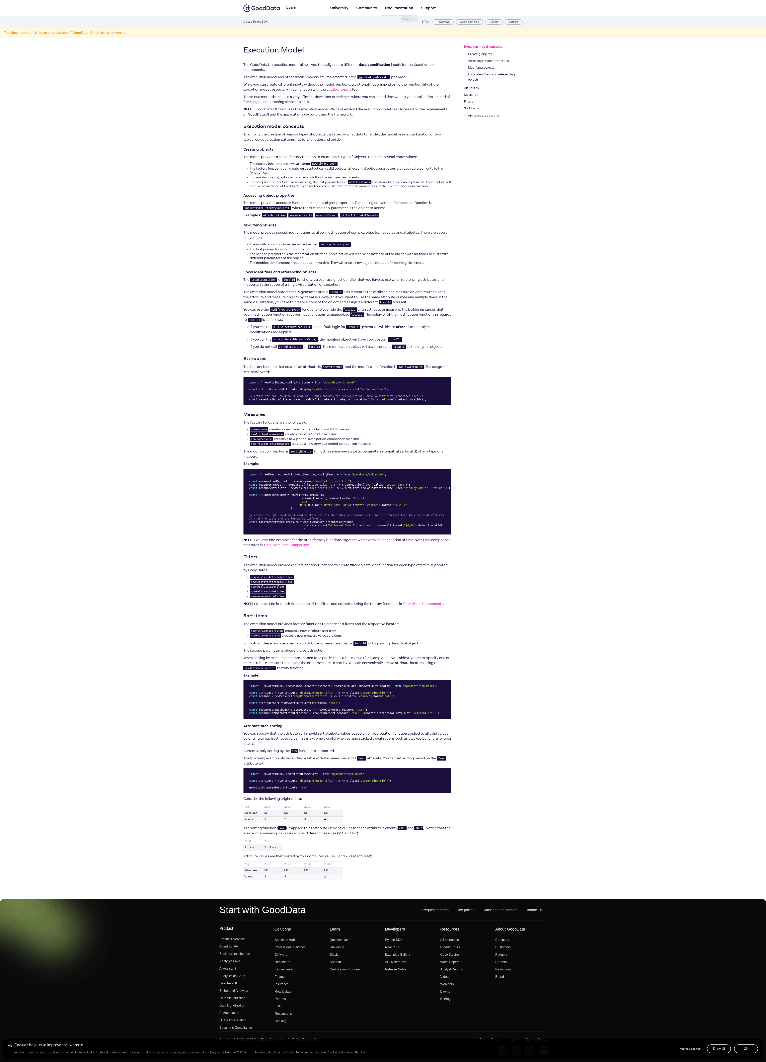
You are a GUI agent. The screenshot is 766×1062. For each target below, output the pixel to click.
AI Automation (229, 1013)
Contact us (534, 910)
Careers (501, 962)
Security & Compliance (235, 1027)
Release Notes (395, 969)
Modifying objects (481, 67)
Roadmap (443, 22)
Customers (503, 947)
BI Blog (445, 999)
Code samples (469, 22)
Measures (471, 95)
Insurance (282, 984)
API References (396, 962)
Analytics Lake (229, 961)
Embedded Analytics (234, 990)
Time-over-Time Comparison (286, 545)
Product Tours (450, 947)
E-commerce (284, 969)
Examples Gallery (397, 954)
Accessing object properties (488, 61)
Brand (499, 976)
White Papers (449, 962)
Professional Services (290, 947)
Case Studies (449, 954)
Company (502, 939)
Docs (246, 21)
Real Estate (283, 991)
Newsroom (503, 969)
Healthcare (282, 962)
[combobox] (409, 19)
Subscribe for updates (500, 910)
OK (746, 1048)
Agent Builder (229, 946)
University (339, 8)
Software (281, 954)
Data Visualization (232, 998)
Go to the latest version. (108, 33)
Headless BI (228, 983)
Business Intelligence (234, 953)
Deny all (719, 1048)
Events (445, 991)
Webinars (447, 984)
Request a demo (435, 910)
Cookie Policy (294, 1052)
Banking (280, 1021)
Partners (501, 954)
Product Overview (232, 939)
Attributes (471, 88)
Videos (445, 976)
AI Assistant (227, 968)
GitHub (513, 22)
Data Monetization (232, 1005)
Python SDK (394, 939)
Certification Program (345, 969)
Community (366, 8)
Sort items (471, 108)
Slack (334, 954)
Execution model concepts (483, 46)
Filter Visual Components (423, 604)
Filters (468, 101)
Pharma (280, 999)
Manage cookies (690, 1048)
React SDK (393, 947)
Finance (280, 976)
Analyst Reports (451, 969)
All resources (449, 939)
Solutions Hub (285, 939)
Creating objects (480, 54)
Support (428, 8)
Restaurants (283, 1013)
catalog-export (339, 89)
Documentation (399, 8)
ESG (278, 1006)
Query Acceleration (232, 1020)
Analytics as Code (232, 976)
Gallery (494, 22)
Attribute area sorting (483, 116)
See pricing (466, 910)
